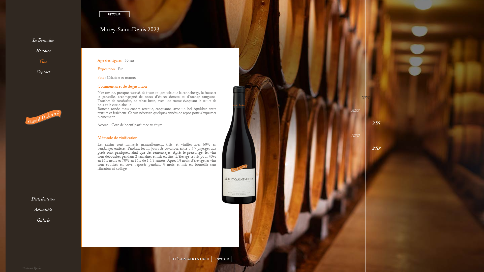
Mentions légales (32, 268)
